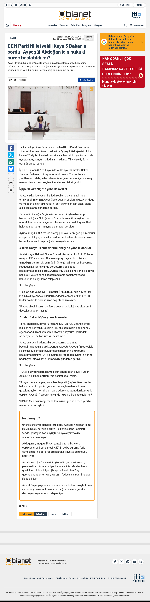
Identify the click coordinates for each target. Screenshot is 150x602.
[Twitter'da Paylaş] (11, 155)
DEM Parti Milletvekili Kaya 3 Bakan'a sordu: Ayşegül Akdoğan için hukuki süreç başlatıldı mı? (47, 51)
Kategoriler (139, 25)
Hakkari (52, 151)
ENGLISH (124, 5)
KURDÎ (139, 5)
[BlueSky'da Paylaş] (11, 169)
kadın (53, 514)
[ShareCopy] (11, 176)
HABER (13, 38)
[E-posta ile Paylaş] (11, 183)
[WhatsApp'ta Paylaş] (11, 162)
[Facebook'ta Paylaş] (11, 148)
